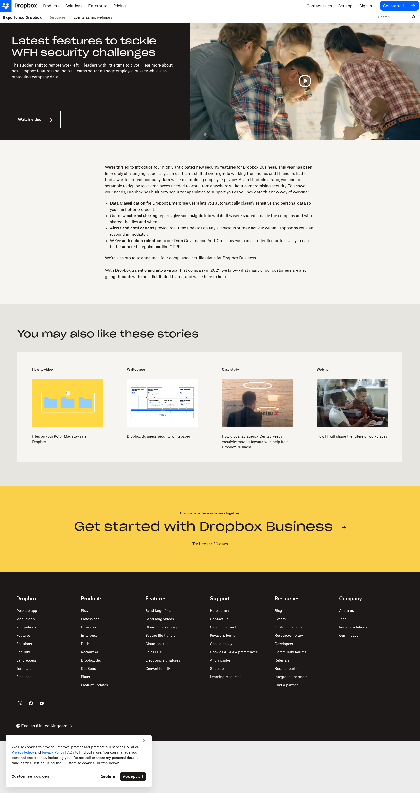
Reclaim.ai (89, 652)
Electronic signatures (162, 660)
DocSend (88, 668)
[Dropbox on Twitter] (20, 703)
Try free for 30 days (210, 543)
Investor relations (353, 627)
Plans (85, 677)
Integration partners (291, 677)
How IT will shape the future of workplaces (352, 436)
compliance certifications (192, 257)
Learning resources (225, 677)
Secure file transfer (161, 635)
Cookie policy (221, 644)
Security (23, 652)
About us (346, 611)
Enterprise (89, 635)
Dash (85, 644)
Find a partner (286, 685)
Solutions (24, 644)
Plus (84, 611)
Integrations (26, 627)
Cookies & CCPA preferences (234, 652)
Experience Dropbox (22, 17)
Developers (284, 644)
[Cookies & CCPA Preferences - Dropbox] (79, 761)
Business (88, 627)
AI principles (220, 660)
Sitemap (217, 668)
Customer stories (288, 627)
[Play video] (305, 81)
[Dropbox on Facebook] (31, 703)
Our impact (348, 635)
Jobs (342, 619)
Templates (24, 668)
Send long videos (159, 619)
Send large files (158, 611)
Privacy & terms (222, 635)
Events (280, 619)
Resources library (289, 635)
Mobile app (25, 619)
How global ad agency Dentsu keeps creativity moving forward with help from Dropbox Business (255, 441)
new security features (216, 167)
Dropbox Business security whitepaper (158, 436)
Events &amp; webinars (92, 17)
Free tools (24, 677)
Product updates (94, 685)
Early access (26, 660)
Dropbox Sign (92, 660)
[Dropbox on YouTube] (41, 703)
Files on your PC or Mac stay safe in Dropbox (61, 439)
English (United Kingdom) (45, 725)
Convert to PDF (157, 668)
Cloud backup (157, 644)
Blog (278, 611)
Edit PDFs (153, 652)
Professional (91, 619)
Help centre (219, 611)
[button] (210, 222)
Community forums (290, 652)
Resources (57, 17)
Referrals (282, 660)
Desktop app (26, 611)
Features (23, 635)
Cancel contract (223, 627)
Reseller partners (288, 668)
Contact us (219, 619)
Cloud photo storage (162, 627)
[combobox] (392, 17)
